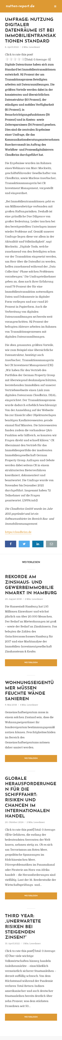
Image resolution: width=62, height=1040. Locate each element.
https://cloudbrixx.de (18, 532)
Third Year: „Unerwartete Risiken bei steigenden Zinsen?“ (23, 927)
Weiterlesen (31, 663)
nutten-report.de (20, 6)
